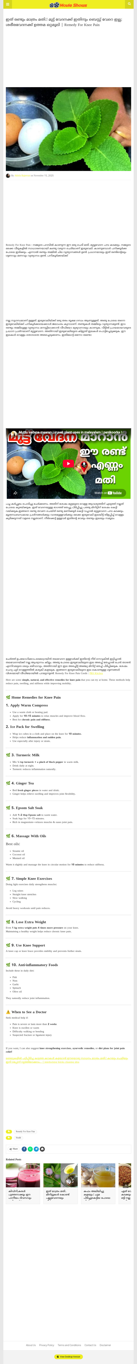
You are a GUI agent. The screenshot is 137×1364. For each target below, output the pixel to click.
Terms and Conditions (69, 1345)
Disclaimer (105, 1345)
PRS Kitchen (96, 673)
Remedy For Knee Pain (25, 1132)
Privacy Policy (46, 1345)
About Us (31, 1345)
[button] (7, 4)
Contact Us (90, 1345)
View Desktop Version (69, 1357)
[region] (68, 55)
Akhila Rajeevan (22, 175)
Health (18, 1138)
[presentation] (125, 1185)
